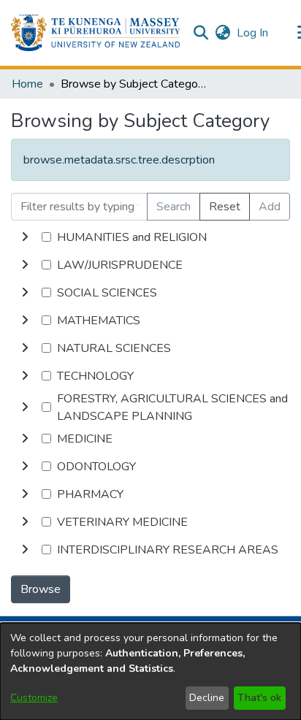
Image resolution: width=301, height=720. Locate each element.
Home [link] (27, 84)
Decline (206, 698)
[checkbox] (46, 237)
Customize (34, 698)
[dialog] (150, 671)
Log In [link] (253, 33)
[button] (95, 33)
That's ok (259, 698)
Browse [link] (40, 589)
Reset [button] (224, 207)
